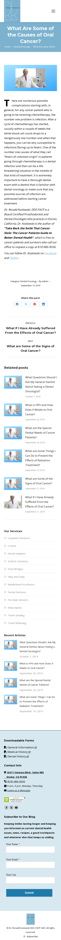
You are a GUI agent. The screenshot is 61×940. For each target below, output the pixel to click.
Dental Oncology (28, 281)
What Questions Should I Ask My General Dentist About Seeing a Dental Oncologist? (41, 384)
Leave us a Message (18, 790)
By (43, 281)
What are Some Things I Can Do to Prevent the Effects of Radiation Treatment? (40, 458)
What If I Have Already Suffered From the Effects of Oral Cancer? (39, 501)
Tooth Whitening (17, 623)
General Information (22, 747)
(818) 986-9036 (16, 781)
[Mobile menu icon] (53, 11)
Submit (29, 892)
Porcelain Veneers (18, 599)
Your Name (12, 844)
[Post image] (13, 382)
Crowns (12, 545)
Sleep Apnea (15, 607)
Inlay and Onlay (16, 576)
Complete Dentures (19, 538)
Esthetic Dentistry (18, 561)
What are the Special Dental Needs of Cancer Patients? (40, 432)
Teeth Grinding (16, 615)
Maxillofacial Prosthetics (21, 584)
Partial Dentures (17, 592)
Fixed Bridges (15, 569)
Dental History (18, 756)
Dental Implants (17, 553)
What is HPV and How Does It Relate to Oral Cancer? (39, 409)
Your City (11, 874)
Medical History (18, 752)
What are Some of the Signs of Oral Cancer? (39, 481)
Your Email (12, 859)
